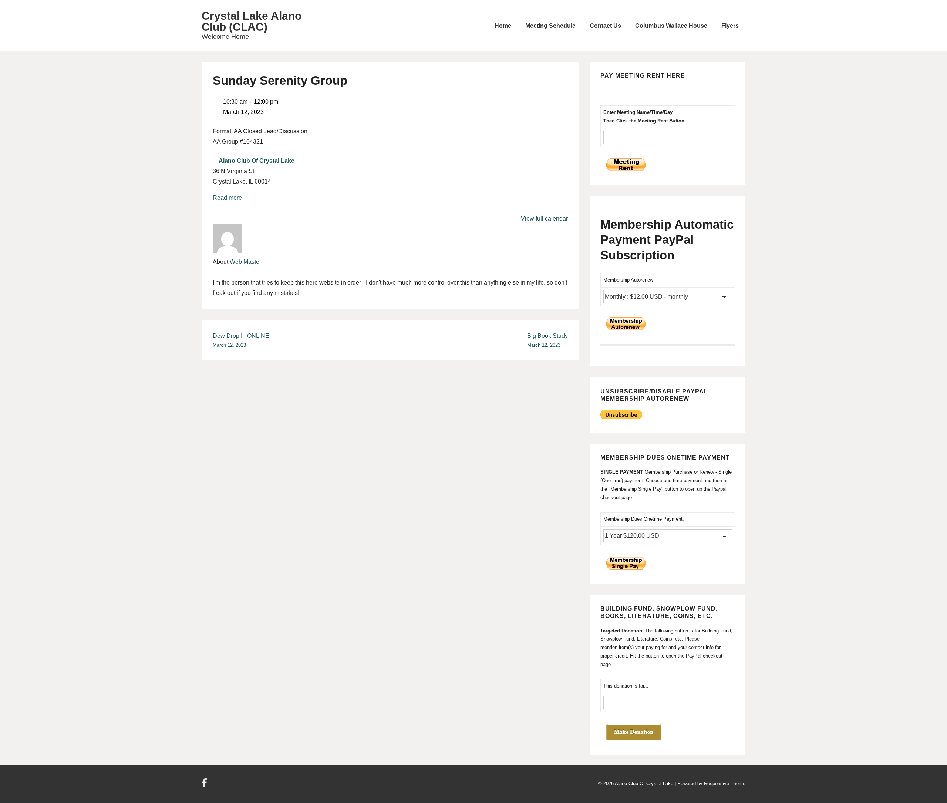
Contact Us (605, 26)
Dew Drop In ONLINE (241, 340)
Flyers (730, 26)
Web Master (245, 262)
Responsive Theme (724, 783)
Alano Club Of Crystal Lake (256, 161)
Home (503, 26)
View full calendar (544, 218)
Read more (227, 198)
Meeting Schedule (550, 26)
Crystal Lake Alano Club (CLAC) (251, 21)
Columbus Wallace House (671, 26)
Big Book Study (547, 340)
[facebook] (205, 785)
